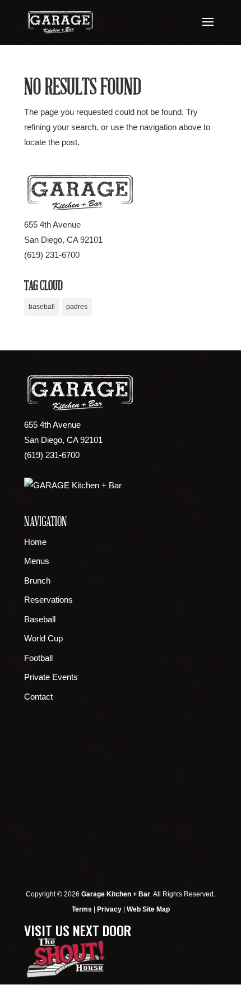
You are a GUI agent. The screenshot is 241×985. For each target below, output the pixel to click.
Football (38, 658)
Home (35, 542)
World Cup (43, 638)
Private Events (51, 677)
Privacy (109, 909)
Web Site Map (148, 909)
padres (76, 307)
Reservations (48, 599)
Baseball (39, 619)
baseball (42, 307)
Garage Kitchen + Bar (115, 894)
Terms (82, 909)
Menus (36, 561)
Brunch (37, 580)
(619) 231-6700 (52, 255)
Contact (38, 696)
